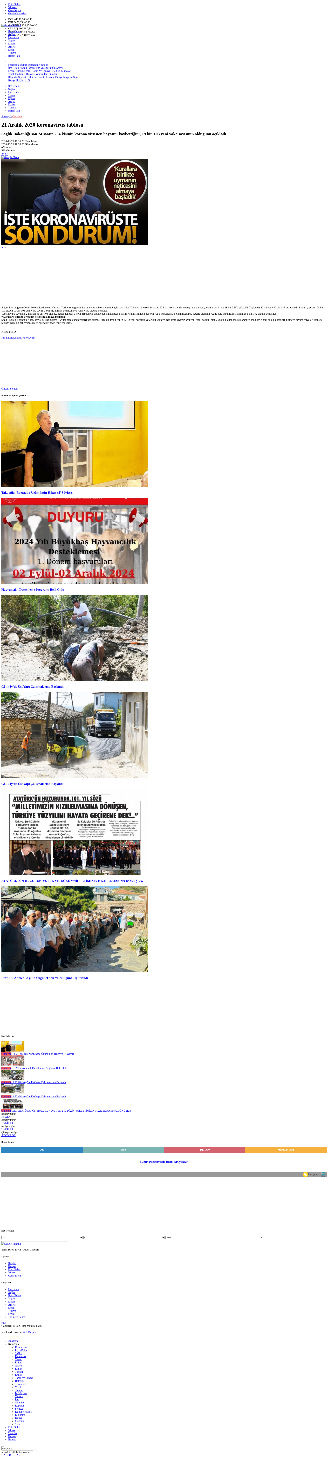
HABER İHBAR (10, 1455)
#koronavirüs (28, 337)
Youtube (43, 64)
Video (11, 1430)
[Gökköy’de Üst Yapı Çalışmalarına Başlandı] (74, 680)
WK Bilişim (29, 1332)
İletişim (20, 80)
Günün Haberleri (17, 13)
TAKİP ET (7, 1123)
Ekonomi (49, 77)
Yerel (11, 74)
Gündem (53, 74)
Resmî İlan (14, 55)
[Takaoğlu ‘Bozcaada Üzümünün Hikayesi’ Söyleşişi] (74, 485)
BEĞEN (6, 1116)
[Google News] (10, 157)
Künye (12, 80)
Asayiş (12, 46)
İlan (45, 74)
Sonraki (14, 388)
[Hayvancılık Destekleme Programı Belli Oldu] (74, 582)
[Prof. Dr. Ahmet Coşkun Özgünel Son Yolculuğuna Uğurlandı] (74, 971)
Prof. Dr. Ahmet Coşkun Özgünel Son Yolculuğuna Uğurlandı (44, 978)
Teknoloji (65, 70)
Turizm (12, 52)
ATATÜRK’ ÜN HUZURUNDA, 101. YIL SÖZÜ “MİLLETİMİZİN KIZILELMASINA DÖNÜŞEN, (72, 881)
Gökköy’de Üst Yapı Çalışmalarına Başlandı (32, 686)
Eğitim (11, 43)
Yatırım (39, 74)
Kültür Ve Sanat (35, 77)
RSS (27, 80)
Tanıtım (18, 74)
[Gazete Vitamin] (11, 25)
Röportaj (13, 77)
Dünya (58, 77)
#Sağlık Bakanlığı (11, 337)
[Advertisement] (103, 276)
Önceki (5, 388)
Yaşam (11, 40)
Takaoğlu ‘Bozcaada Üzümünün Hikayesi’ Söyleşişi (37, 492)
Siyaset (22, 77)
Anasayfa (6, 116)
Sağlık (11, 34)
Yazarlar (12, 1433)
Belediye (55, 70)
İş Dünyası (29, 74)
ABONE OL (8, 1135)
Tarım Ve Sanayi (40, 70)
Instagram (33, 64)
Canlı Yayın (14, 10)
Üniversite (13, 37)
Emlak (11, 49)
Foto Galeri (14, 4)
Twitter (23, 64)
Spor (75, 77)
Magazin (68, 77)
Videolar (12, 7)
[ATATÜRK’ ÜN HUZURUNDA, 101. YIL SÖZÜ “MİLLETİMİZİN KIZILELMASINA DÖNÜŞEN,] (74, 874)
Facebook (13, 64)
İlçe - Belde (14, 31)
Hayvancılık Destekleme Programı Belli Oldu (32, 589)
